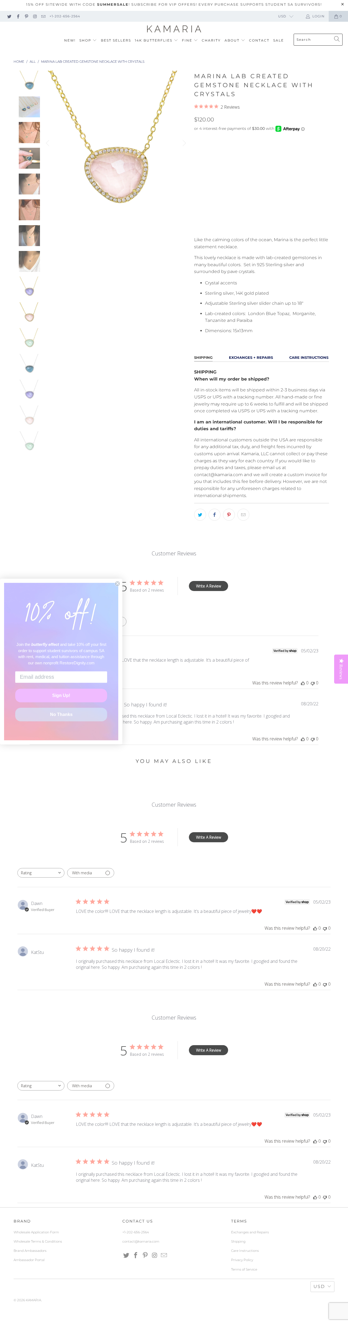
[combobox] (40, 873)
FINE (188, 40)
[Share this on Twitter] (200, 515)
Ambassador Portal (29, 1260)
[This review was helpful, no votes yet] (303, 683)
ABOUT (233, 40)
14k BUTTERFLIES (154, 40)
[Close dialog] (117, 583)
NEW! (70, 40)
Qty (198, 189)
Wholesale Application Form (36, 1232)
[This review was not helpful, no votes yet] (313, 683)
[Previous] (48, 143)
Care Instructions (245, 1251)
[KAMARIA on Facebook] (17, 16)
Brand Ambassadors (30, 1251)
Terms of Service (244, 1269)
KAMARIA (33, 1300)
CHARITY (211, 40)
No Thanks (61, 714)
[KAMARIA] (174, 29)
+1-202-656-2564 (64, 16)
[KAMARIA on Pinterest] (26, 16)
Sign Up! (61, 695)
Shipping (238, 1241)
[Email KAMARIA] (43, 16)
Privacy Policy (242, 1260)
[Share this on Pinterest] (229, 515)
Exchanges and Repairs (250, 1232)
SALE (278, 40)
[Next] (183, 143)
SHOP (86, 40)
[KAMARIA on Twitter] (9, 16)
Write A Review (208, 586)
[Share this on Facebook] (214, 515)
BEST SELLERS (116, 40)
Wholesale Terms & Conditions (38, 1241)
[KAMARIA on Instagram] (34, 16)
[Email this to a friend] (243, 515)
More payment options (294, 228)
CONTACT (259, 40)
